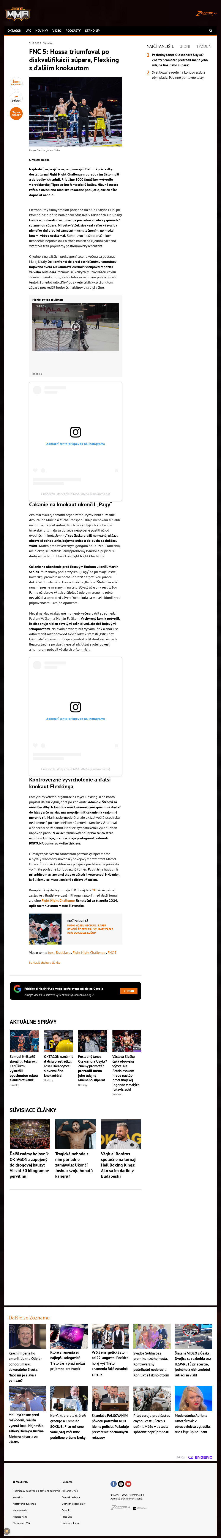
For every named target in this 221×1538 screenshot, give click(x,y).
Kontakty (18, 1497)
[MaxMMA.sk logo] (18, 14)
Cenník (65, 1510)
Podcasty (73, 31)
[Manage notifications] (6, 1531)
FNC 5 (112, 952)
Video (56, 31)
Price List (67, 1516)
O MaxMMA (20, 1482)
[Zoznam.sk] (121, 1508)
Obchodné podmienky (73, 1503)
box (51, 952)
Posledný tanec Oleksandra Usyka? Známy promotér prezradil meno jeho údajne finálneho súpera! (92, 1068)
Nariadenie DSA (21, 1523)
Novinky (41, 31)
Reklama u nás (70, 1490)
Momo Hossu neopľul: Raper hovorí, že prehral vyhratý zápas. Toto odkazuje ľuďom (90, 929)
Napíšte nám (20, 1516)
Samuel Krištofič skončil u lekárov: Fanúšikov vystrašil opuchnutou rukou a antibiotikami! (24, 1068)
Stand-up (92, 31)
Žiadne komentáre (16, 83)
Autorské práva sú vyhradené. (126, 1498)
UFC (28, 31)
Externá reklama (71, 1497)
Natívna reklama (71, 1523)
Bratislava (63, 952)
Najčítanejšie (160, 46)
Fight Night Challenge (58, 900)
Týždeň (203, 46)
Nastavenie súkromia (24, 1503)
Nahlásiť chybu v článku (44, 963)
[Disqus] (75, 1245)
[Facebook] (113, 1484)
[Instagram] (121, 1484)
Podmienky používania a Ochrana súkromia (36, 1490)
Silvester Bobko (39, 160)
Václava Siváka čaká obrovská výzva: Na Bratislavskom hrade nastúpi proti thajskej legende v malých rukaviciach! (125, 1073)
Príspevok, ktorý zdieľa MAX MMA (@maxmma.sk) (75, 494)
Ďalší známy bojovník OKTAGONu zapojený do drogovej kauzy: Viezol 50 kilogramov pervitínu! (29, 1165)
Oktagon (14, 31)
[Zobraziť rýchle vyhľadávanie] (211, 30)
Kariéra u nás (20, 1510)
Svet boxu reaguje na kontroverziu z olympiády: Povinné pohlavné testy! (178, 75)
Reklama (67, 1482)
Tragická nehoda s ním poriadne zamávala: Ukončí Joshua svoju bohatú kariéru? (74, 1165)
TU (94, 890)
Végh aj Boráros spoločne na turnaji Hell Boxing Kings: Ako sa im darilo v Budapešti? (118, 1165)
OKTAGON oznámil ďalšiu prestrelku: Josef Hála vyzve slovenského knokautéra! (58, 1066)
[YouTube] (128, 1484)
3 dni (185, 46)
